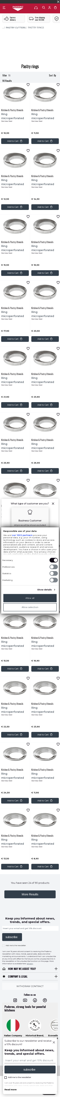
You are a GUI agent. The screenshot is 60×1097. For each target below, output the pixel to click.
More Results (30, 894)
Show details (44, 590)
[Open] (43, 7)
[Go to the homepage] (17, 8)
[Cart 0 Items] (55, 8)
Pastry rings (36, 27)
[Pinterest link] (45, 1000)
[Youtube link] (25, 1000)
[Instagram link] (15, 1000)
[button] (53, 504)
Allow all (29, 598)
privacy (30, 963)
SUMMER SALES (9, 2)
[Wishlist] (28, 85)
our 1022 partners (22, 535)
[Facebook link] (35, 1000)
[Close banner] (58, 1)
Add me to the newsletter (16, 945)
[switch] (54, 567)
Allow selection (30, 607)
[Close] (53, 1043)
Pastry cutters (16, 27)
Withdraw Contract (30, 986)
